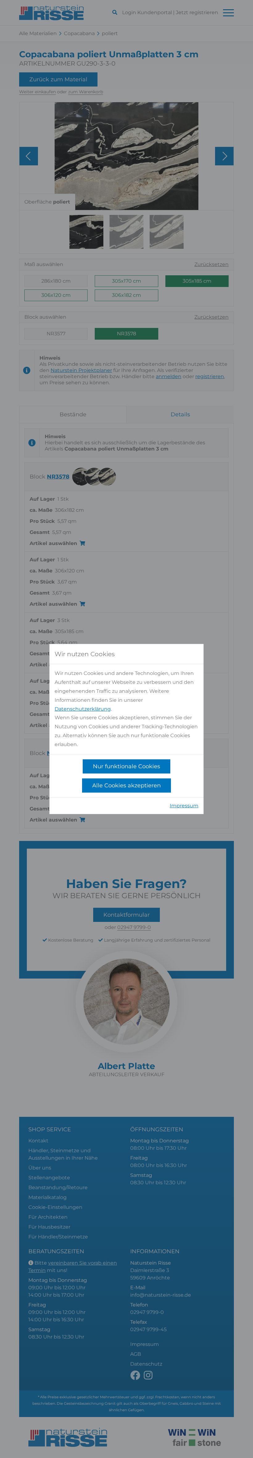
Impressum (184, 806)
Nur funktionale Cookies (126, 766)
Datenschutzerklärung (83, 709)
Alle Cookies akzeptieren (126, 785)
